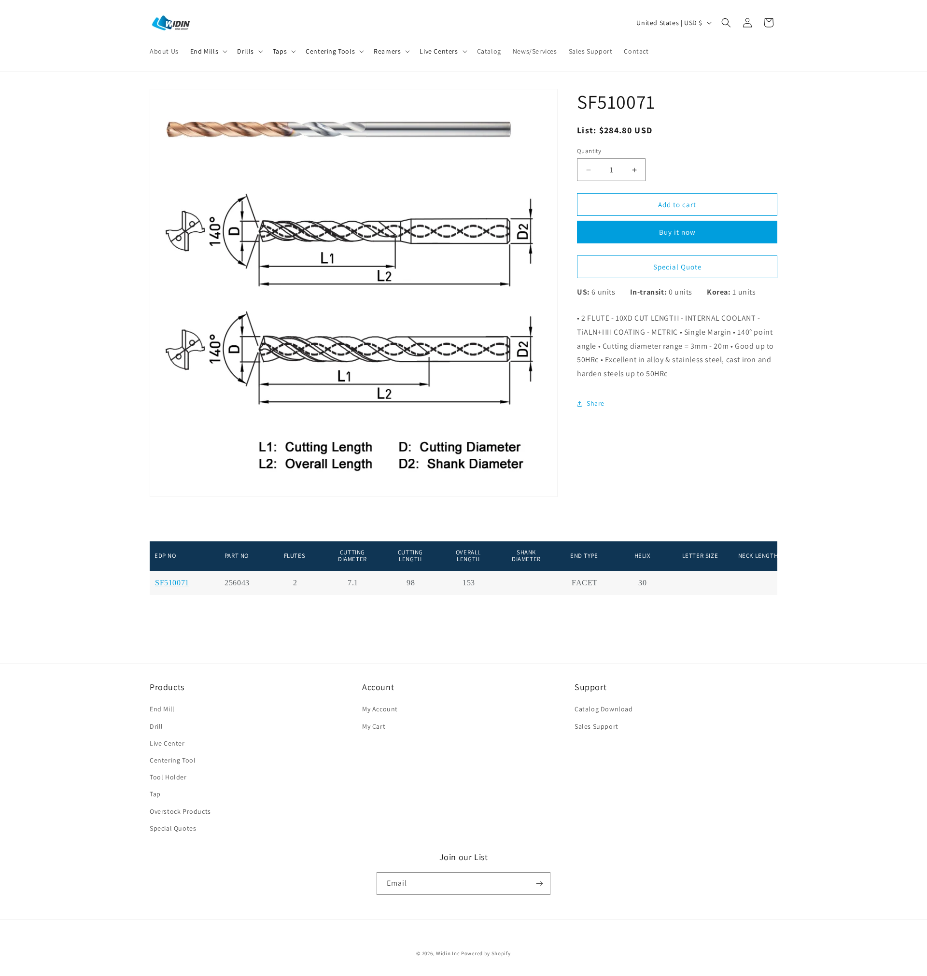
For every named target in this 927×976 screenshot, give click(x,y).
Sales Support (596, 726)
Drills (245, 51)
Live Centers (439, 51)
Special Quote (677, 266)
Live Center (167, 743)
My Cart (373, 726)
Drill (156, 726)
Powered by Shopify (486, 953)
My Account (380, 709)
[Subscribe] (539, 883)
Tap (155, 794)
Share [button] (595, 403)
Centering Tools (330, 51)
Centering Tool (173, 760)
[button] (207, 51)
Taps (280, 51)
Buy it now (677, 232)
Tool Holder (168, 777)
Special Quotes (173, 828)
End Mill (162, 709)
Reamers (387, 51)
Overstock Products (180, 811)
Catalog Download (604, 709)
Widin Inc (448, 953)
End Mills (204, 51)
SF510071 (172, 583)
